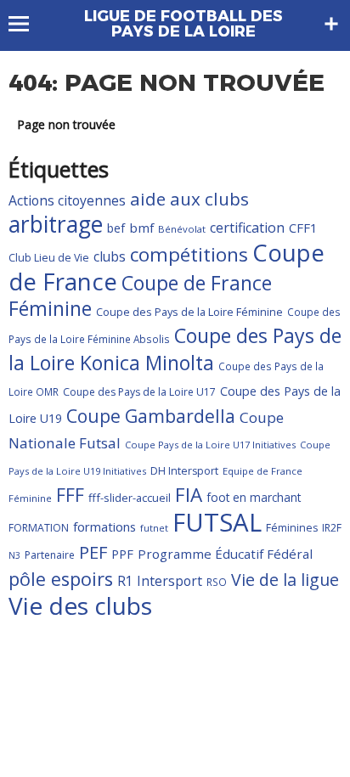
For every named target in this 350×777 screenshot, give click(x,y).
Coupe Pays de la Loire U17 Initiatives (210, 444)
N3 (14, 555)
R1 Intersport (159, 580)
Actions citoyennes (67, 200)
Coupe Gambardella (150, 415)
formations (104, 526)
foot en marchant (253, 497)
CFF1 (303, 227)
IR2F (332, 528)
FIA (188, 494)
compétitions (189, 254)
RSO (216, 581)
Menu (26, 24)
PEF (93, 552)
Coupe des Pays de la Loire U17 (139, 392)
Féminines (292, 528)
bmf (141, 227)
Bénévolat (182, 228)
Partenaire (50, 555)
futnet (154, 527)
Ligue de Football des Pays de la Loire (183, 24)
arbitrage (55, 224)
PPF (122, 553)
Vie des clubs (80, 605)
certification (247, 227)
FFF (70, 495)
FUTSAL (217, 522)
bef (116, 228)
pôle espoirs (60, 578)
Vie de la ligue (285, 579)
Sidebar (331, 24)
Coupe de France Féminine (140, 295)
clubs (109, 256)
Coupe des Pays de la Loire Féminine (189, 311)
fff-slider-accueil (129, 497)
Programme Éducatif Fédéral (225, 553)
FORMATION (38, 528)
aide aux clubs (189, 199)
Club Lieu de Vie (48, 258)
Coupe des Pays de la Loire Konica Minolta (175, 349)
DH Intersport (184, 471)
